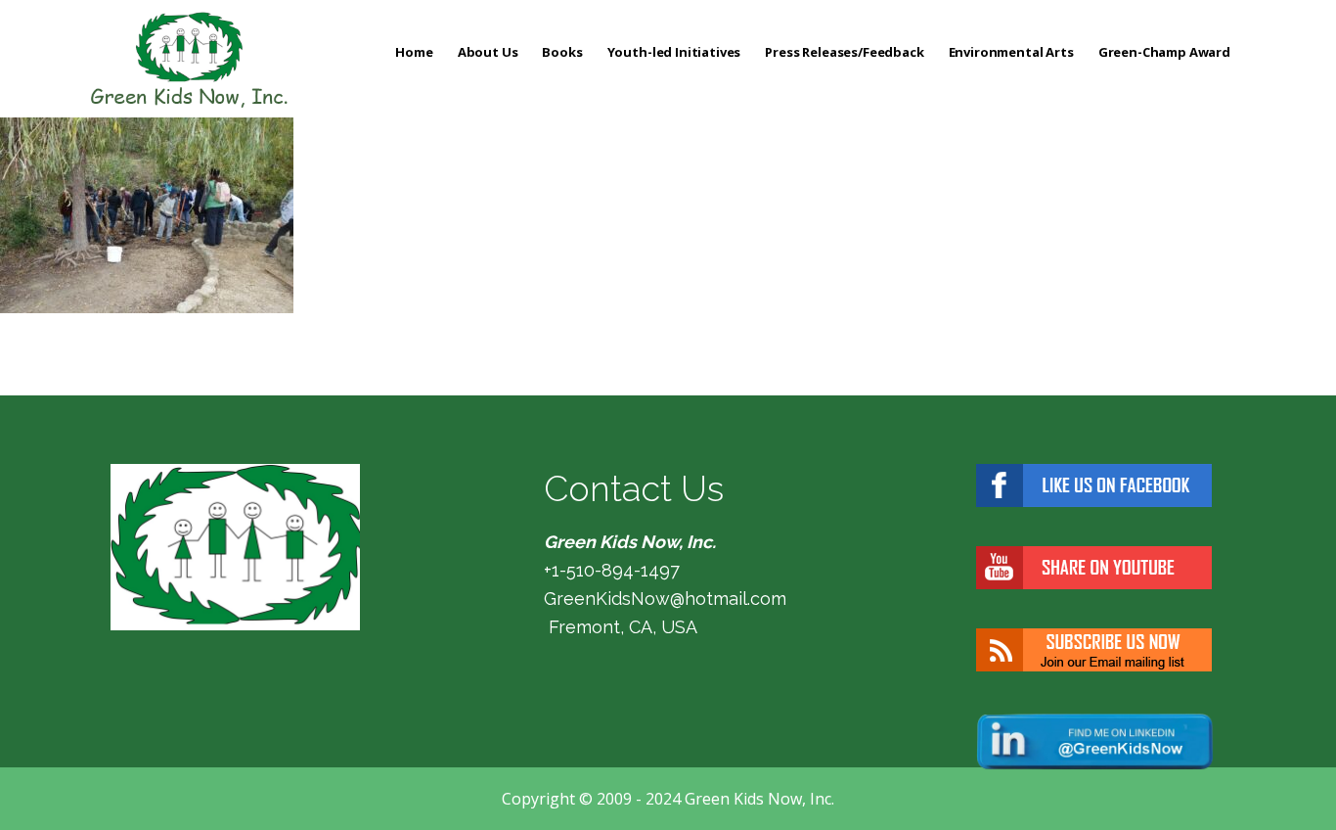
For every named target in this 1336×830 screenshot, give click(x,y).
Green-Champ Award (1164, 52)
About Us (488, 52)
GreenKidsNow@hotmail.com (665, 598)
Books (562, 52)
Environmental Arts (1011, 52)
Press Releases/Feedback (844, 52)
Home (413, 52)
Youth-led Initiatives (674, 52)
